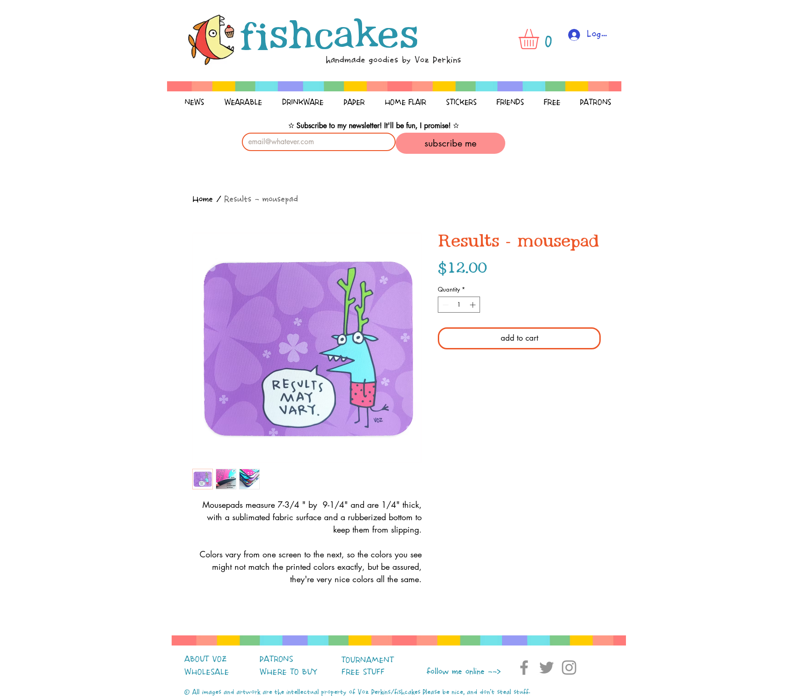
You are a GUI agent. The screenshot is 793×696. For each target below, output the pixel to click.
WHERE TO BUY (288, 672)
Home (202, 199)
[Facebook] (524, 667)
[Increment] (473, 305)
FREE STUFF (363, 672)
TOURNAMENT (367, 660)
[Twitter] (546, 667)
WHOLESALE (206, 672)
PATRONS (276, 659)
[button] (541, 39)
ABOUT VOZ (205, 659)
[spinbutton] (459, 305)
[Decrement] (444, 305)
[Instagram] (569, 667)
